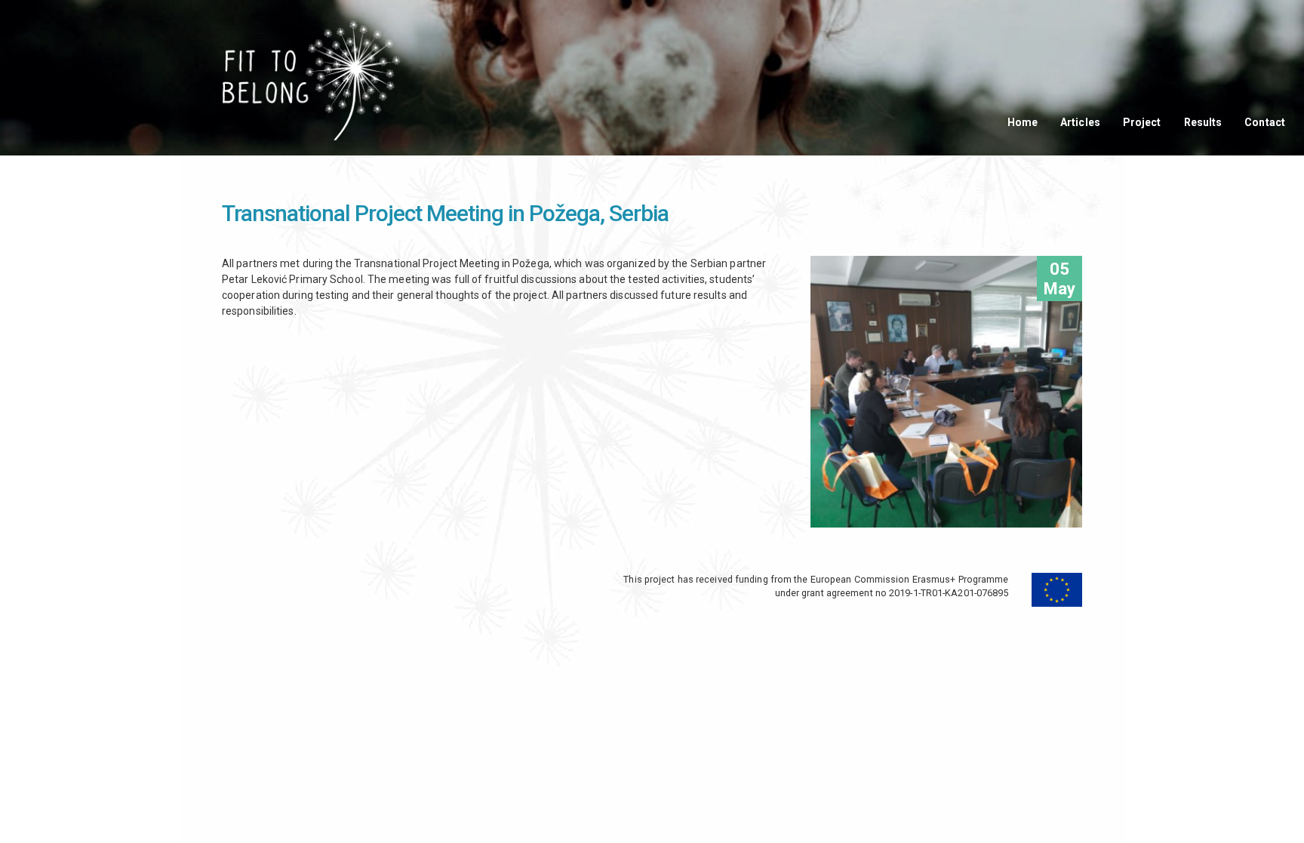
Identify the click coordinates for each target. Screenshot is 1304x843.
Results (1203, 122)
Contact (1264, 122)
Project (1142, 122)
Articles (1080, 122)
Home (1022, 122)
